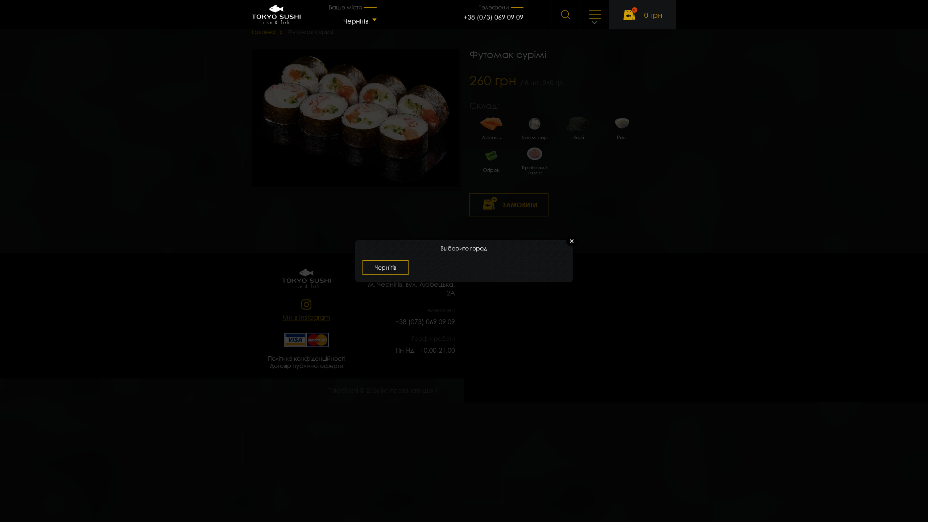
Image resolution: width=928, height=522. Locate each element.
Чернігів (356, 21)
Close (571, 241)
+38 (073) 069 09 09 (493, 17)
